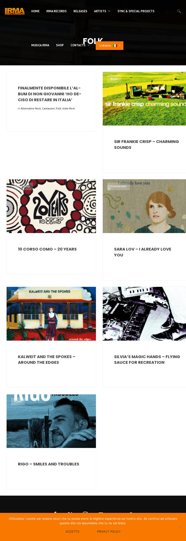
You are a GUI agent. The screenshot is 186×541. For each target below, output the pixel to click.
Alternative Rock (31, 108)
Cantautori (48, 108)
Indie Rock (68, 108)
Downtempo (118, 186)
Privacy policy (109, 531)
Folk (58, 108)
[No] (180, 527)
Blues (114, 79)
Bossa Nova (22, 186)
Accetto (72, 531)
